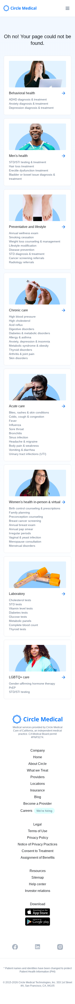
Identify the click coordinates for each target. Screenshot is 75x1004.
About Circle (37, 764)
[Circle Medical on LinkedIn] (37, 947)
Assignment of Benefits (38, 857)
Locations (37, 783)
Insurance (37, 790)
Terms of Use (37, 831)
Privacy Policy (37, 837)
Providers (37, 777)
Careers (26, 810)
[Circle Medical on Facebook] (15, 947)
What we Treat (37, 770)
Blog (37, 797)
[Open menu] (67, 8)
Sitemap (37, 877)
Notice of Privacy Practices (37, 844)
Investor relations (37, 891)
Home (37, 757)
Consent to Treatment (37, 851)
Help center (37, 884)
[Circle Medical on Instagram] (60, 947)
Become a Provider (37, 803)
